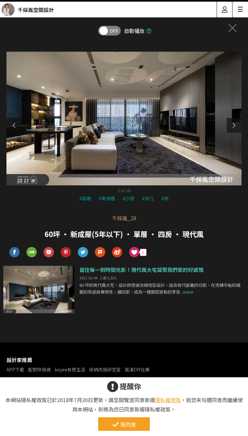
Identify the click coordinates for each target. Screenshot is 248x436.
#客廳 (85, 198)
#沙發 (128, 198)
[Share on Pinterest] (66, 252)
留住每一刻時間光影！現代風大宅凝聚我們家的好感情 (141, 270)
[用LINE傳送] (31, 252)
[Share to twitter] (83, 252)
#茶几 (148, 198)
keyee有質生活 (70, 369)
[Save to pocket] (49, 252)
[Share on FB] (14, 252)
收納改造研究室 (105, 369)
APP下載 (15, 369)
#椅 (165, 198)
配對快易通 (39, 369)
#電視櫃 (107, 198)
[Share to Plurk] (100, 252)
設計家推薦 (19, 360)
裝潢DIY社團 (137, 369)
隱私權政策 (168, 400)
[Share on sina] (117, 252)
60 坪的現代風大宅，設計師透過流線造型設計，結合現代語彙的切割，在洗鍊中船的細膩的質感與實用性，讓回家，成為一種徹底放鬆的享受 (159, 288)
